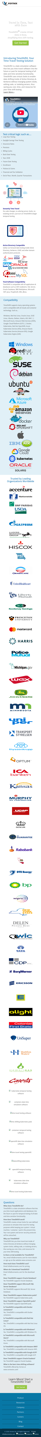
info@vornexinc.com (8, 1434)
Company (20, 1407)
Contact (20, 1426)
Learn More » (8, 92)
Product (20, 1398)
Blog (20, 1421)
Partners (20, 1412)
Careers (20, 1417)
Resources (20, 1403)
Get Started (20, 42)
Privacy (33, 1431)
